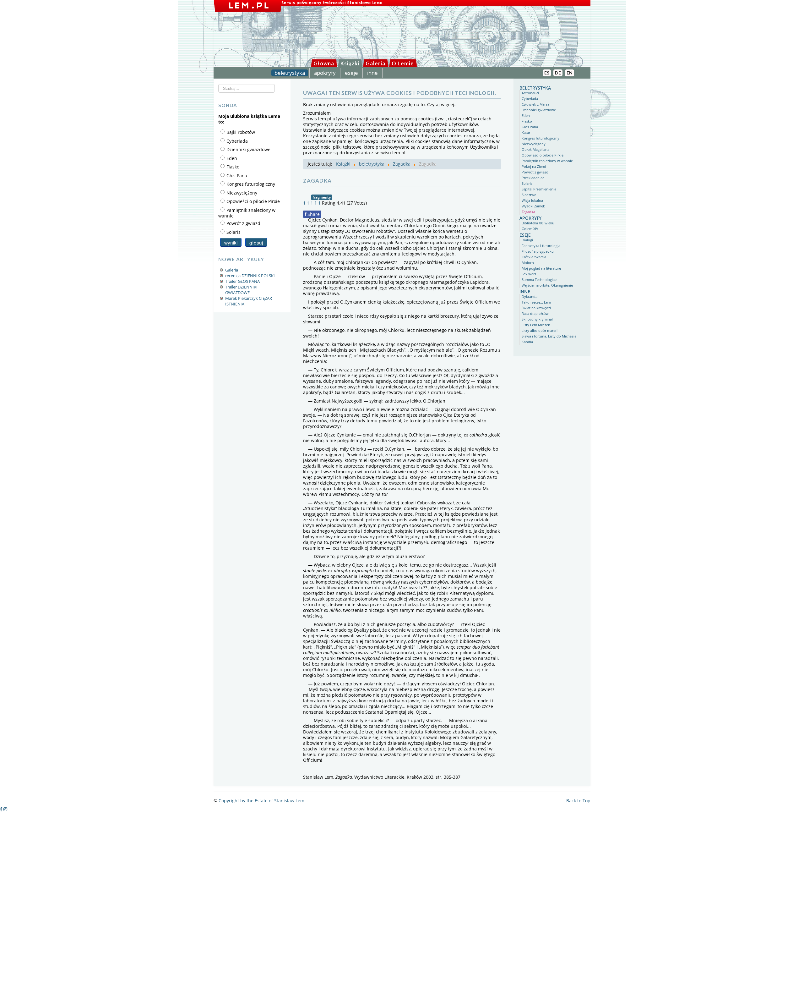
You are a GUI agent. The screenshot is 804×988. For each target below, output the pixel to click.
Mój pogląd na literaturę (541, 268)
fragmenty (321, 197)
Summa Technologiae (539, 279)
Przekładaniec (533, 177)
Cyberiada (530, 98)
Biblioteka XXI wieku (538, 223)
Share (312, 214)
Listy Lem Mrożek (536, 324)
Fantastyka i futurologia (541, 245)
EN (570, 72)
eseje (351, 72)
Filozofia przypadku (538, 251)
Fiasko (527, 121)
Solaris (527, 183)
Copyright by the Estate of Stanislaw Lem (261, 801)
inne (372, 72)
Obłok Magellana (535, 149)
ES (546, 72)
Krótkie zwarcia (534, 257)
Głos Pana (530, 126)
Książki (349, 63)
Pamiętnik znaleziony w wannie (547, 160)
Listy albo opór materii (540, 330)
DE (558, 72)
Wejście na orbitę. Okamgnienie (547, 285)
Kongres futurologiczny (540, 138)
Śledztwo (529, 194)
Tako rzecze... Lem (536, 302)
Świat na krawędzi (536, 307)
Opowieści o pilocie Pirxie (542, 155)
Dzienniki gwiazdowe (539, 109)
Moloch (528, 262)
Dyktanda (529, 296)
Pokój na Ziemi (534, 166)
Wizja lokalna (532, 200)
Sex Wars (529, 274)
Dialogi (527, 240)
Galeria (375, 63)
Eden (526, 115)
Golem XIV (530, 228)
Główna (323, 63)
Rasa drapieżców (535, 313)
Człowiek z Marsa (535, 104)
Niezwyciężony (534, 143)
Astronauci (530, 93)
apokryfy (325, 72)
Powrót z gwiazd (535, 172)
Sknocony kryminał (537, 319)
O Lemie (403, 63)
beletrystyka (289, 72)
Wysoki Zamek (533, 206)
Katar (526, 132)
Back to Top (578, 801)
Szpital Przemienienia (539, 189)
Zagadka (528, 211)
